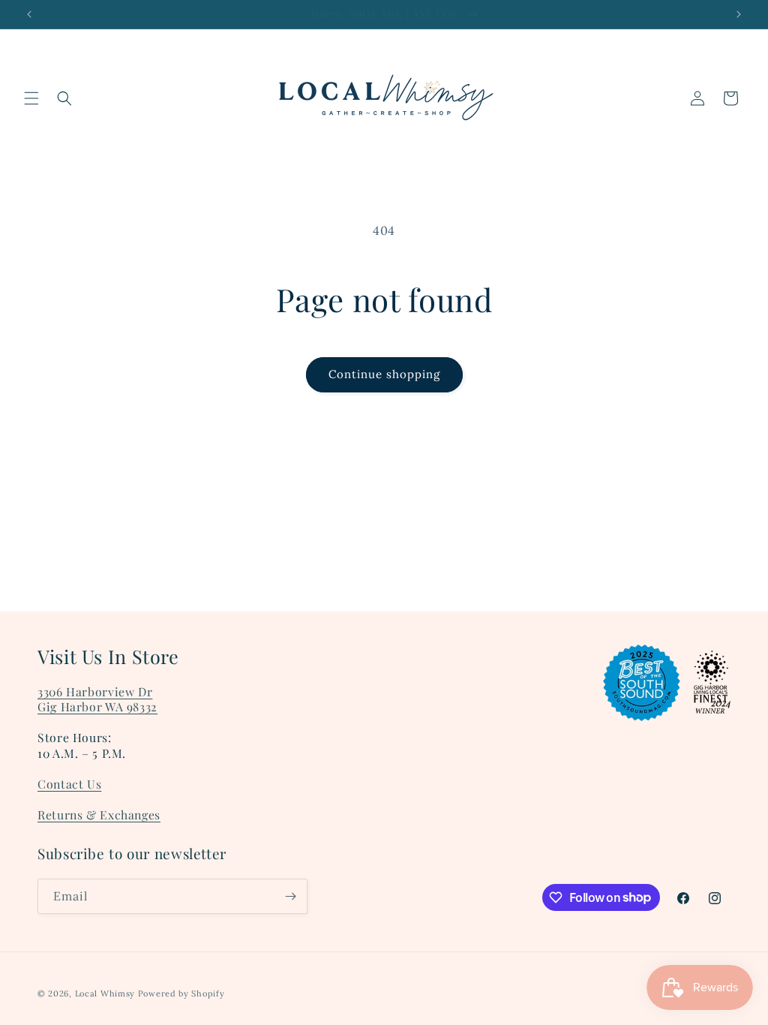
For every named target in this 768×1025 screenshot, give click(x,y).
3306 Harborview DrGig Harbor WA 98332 (98, 699)
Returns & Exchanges (99, 814)
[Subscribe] (290, 896)
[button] (31, 98)
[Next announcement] (738, 14)
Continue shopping (384, 374)
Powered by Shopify (181, 993)
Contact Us (69, 784)
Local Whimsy (105, 993)
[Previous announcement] (29, 14)
